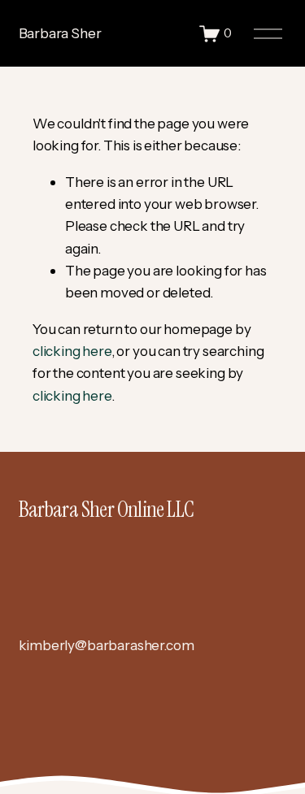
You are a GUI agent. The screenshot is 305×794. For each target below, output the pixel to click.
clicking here (72, 350)
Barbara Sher (60, 32)
